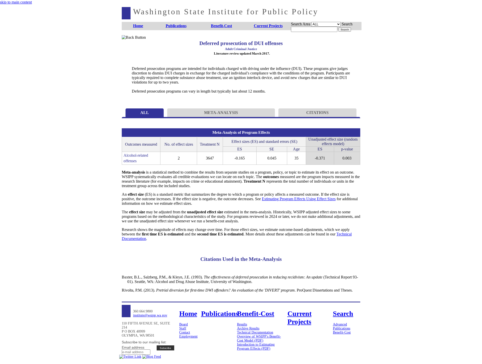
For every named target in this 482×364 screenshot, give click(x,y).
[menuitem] (138, 26)
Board (183, 324)
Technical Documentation (255, 332)
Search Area (300, 24)
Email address (133, 347)
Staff (182, 328)
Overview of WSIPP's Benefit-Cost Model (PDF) (259, 338)
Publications (341, 328)
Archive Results (248, 328)
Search (347, 24)
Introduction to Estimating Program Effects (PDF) (256, 346)
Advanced (340, 324)
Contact (184, 332)
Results (242, 324)
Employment (188, 336)
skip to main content (16, 2)
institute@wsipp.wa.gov (150, 315)
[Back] (130, 43)
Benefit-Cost (342, 332)
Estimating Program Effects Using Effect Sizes (299, 199)
